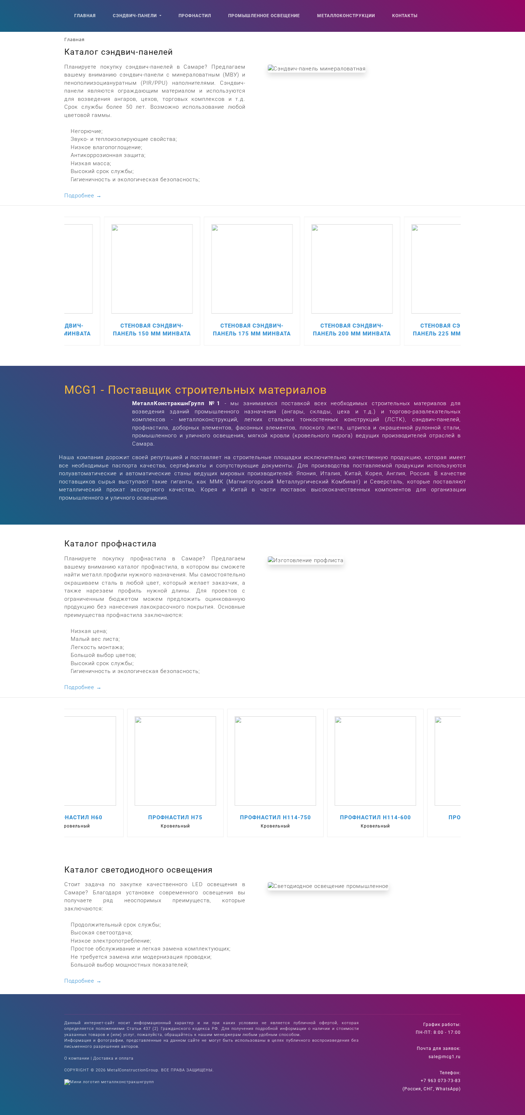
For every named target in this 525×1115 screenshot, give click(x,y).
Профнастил (195, 15)
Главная (85, 15)
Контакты (405, 15)
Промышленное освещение (264, 15)
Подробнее (83, 195)
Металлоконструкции (346, 15)
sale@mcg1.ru (445, 1056)
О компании (76, 1058)
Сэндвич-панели (135, 15)
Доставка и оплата (113, 1058)
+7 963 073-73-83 (441, 1080)
